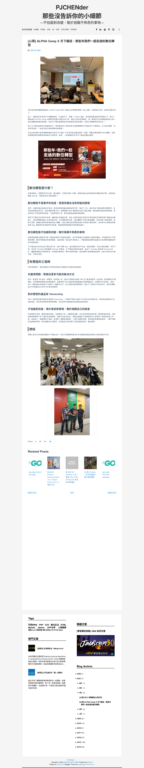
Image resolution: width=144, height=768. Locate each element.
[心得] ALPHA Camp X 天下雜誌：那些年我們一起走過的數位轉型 (71, 43)
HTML (42, 29)
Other (74, 29)
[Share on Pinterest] (50, 441)
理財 (44, 630)
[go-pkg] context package (35, 473)
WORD (56, 630)
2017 (80, 732)
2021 (80, 678)
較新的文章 (32, 493)
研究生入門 (49, 630)
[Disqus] (72, 526)
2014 (80, 747)
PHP (41, 625)
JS (53, 29)
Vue (57, 29)
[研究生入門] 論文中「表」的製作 (49, 672)
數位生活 (55, 625)
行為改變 (38, 630)
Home (36, 29)
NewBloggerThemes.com (86, 764)
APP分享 (51, 627)
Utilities (65, 29)
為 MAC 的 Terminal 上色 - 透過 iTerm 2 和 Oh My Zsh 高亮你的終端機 (72, 477)
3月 (81, 709)
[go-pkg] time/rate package (105, 474)
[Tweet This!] (40, 441)
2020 (80, 718)
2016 (80, 737)
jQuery (41, 627)
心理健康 (62, 627)
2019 (80, 723)
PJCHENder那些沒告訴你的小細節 (72, 11)
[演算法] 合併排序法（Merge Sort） (50, 648)
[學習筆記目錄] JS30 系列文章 (91, 631)
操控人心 (31, 630)
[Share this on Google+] (45, 441)
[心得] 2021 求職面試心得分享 (91, 697)
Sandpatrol (60, 764)
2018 (80, 728)
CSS (48, 29)
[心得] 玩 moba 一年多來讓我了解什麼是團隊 (90, 474)
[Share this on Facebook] (36, 441)
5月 (81, 688)
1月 (81, 714)
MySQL (31, 627)
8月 (81, 683)
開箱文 (61, 630)
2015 (80, 742)
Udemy (32, 624)
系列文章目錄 (27, 29)
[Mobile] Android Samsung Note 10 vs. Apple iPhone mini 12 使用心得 (53, 478)
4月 (81, 692)
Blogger (90, 762)
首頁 (72, 493)
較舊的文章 (112, 493)
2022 (80, 674)
